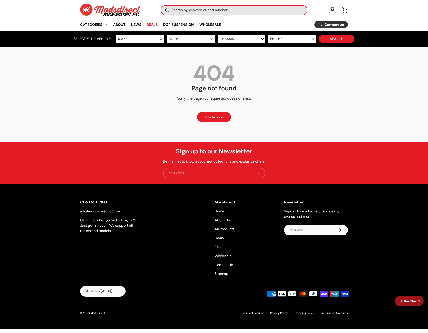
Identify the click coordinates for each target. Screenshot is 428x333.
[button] (345, 10)
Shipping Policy (304, 313)
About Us (222, 220)
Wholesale (223, 255)
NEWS (136, 24)
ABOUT (119, 24)
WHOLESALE (210, 24)
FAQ (218, 247)
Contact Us (224, 264)
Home (219, 211)
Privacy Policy (279, 313)
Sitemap (221, 273)
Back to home (214, 117)
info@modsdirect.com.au (100, 211)
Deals (219, 238)
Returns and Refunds (334, 313)
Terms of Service (252, 313)
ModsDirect (98, 313)
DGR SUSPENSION (178, 24)
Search (337, 38)
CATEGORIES (91, 24)
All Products (225, 229)
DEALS (152, 24)
